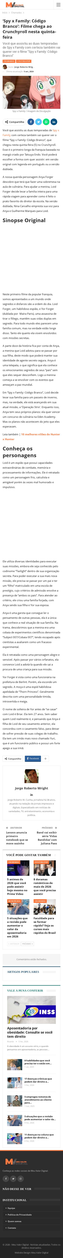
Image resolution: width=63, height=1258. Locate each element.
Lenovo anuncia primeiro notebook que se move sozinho (17, 838)
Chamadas (9, 61)
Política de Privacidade (20, 1214)
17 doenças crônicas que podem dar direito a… (38, 1080)
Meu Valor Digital (39, 1252)
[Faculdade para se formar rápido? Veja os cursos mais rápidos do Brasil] (45, 907)
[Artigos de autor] (31, 776)
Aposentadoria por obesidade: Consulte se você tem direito (29, 1032)
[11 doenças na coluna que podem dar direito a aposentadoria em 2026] (14, 1138)
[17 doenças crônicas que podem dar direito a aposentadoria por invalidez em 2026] (14, 1082)
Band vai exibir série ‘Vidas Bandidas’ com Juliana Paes (47, 838)
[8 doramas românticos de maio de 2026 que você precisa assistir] (45, 868)
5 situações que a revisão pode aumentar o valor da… (40, 1118)
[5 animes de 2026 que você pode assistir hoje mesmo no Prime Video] (18, 868)
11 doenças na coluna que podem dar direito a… (39, 1136)
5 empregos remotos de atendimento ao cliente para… (38, 1099)
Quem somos (14, 1221)
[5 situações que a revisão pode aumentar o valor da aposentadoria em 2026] (18, 907)
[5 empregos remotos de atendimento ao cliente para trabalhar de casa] (14, 1100)
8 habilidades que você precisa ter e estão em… (38, 1062)
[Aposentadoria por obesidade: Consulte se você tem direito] (31, 1010)
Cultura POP (23, 61)
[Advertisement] (31, 257)
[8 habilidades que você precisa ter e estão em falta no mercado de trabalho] (14, 1064)
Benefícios (14, 901)
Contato (12, 1227)
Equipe (11, 1208)
